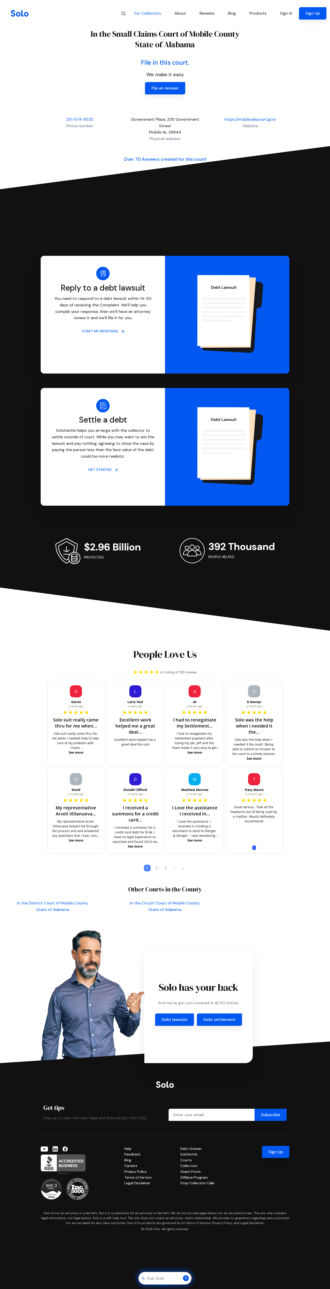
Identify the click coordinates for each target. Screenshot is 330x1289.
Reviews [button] (207, 13)
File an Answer (165, 88)
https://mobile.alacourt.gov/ (250, 119)
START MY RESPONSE (101, 331)
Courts (186, 1160)
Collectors (188, 1165)
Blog (127, 1160)
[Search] (123, 13)
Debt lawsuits (174, 1019)
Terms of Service (138, 1177)
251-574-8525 (79, 119)
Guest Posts (190, 1171)
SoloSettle (188, 1154)
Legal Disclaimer (137, 1183)
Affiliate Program (194, 1177)
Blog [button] (232, 13)
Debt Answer (191, 1148)
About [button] (180, 13)
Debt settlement (219, 1019)
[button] (186, 1278)
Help (128, 1148)
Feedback (132, 1154)
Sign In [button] (286, 13)
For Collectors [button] (147, 13)
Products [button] (257, 13)
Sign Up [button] (313, 13)
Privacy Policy (135, 1171)
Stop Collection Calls (197, 1183)
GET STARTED (101, 469)
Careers (130, 1165)
